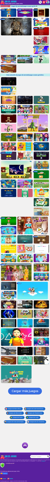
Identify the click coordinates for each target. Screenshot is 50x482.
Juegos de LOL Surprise (37, 421)
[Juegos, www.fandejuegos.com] (8, 2)
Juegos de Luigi (33, 417)
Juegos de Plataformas (35, 413)
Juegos (43, 461)
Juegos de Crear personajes (15, 421)
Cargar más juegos (25, 391)
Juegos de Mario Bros (14, 408)
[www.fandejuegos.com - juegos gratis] (8, 457)
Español (5, 473)
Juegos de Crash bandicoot (35, 408)
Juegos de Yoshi (17, 417)
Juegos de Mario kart (15, 413)
